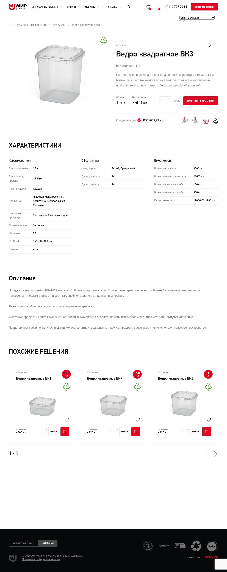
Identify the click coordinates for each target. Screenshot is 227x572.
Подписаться (48, 543)
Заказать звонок (204, 7)
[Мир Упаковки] (18, 7)
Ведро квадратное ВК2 (175, 378)
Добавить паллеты (200, 100)
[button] (215, 454)
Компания (72, 7)
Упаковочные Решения (32, 25)
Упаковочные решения (45, 7)
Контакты (112, 7)
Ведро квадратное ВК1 (33, 378)
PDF (153, 120)
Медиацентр (92, 7)
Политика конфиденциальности (41, 559)
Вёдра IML (59, 25)
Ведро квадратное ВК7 (104, 378)
